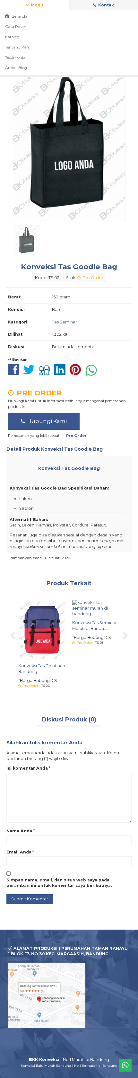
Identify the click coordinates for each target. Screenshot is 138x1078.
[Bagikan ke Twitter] (30, 373)
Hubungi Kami (46, 421)
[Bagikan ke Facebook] (15, 373)
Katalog (12, 36)
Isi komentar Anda (27, 768)
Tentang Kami (18, 47)
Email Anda (18, 852)
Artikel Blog (16, 67)
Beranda (19, 16)
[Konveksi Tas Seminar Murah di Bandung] (96, 607)
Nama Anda (19, 830)
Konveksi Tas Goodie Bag (69, 266)
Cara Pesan (15, 26)
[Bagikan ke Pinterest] (77, 373)
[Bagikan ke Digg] (46, 373)
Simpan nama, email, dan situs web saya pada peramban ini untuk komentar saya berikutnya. (59, 883)
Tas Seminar (64, 322)
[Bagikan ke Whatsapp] (92, 373)
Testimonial (15, 57)
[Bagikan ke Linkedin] (61, 373)
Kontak (105, 5)
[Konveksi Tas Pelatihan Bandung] (42, 629)
